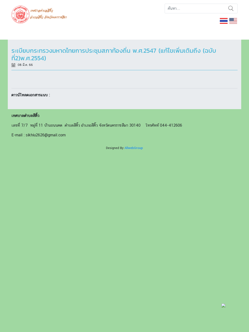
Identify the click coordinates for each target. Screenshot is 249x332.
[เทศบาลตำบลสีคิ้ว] (41, 14)
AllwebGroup (133, 148)
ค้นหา (230, 8)
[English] (233, 20)
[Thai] (224, 20)
